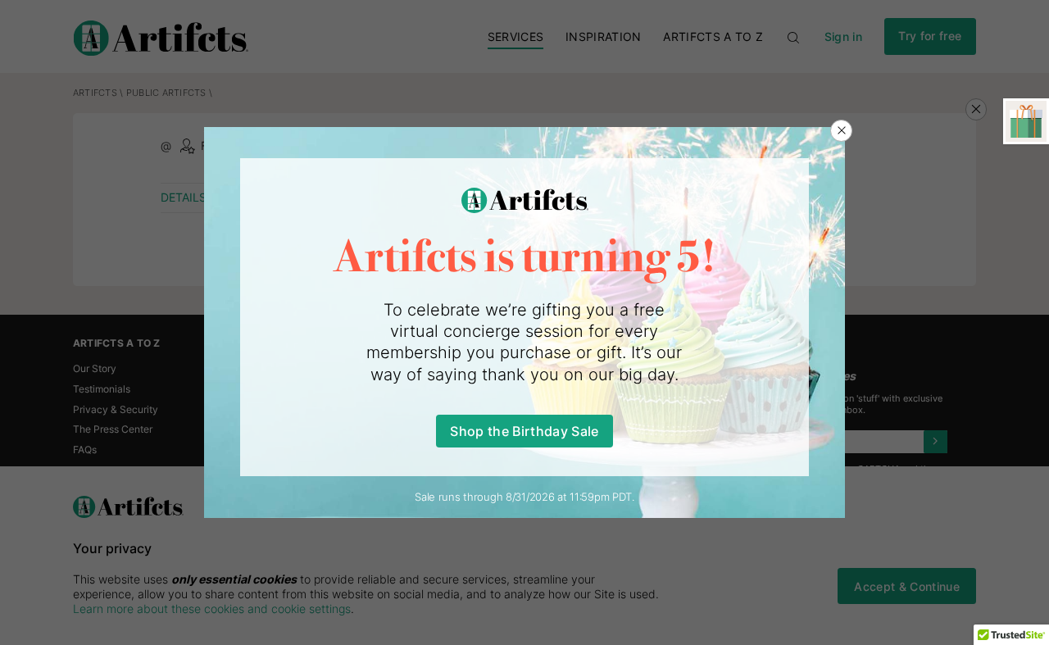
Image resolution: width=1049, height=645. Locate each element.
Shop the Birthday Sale (524, 431)
